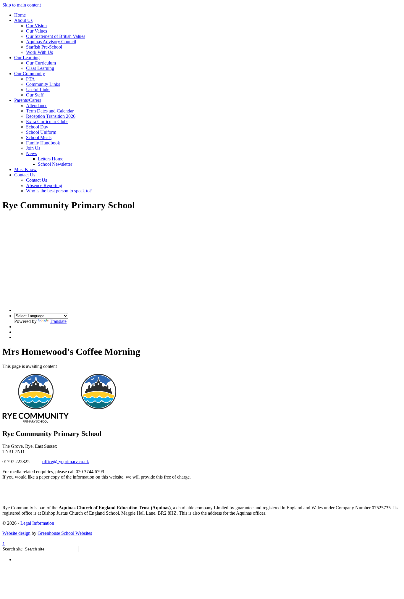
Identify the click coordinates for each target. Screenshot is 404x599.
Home (20, 14)
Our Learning (27, 57)
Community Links (43, 84)
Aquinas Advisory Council (51, 41)
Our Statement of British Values (55, 36)
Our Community (29, 73)
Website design (16, 533)
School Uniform (41, 132)
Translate (58, 321)
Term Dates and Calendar (50, 110)
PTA (30, 78)
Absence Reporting (44, 185)
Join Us (33, 148)
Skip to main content (21, 4)
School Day (37, 126)
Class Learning (40, 68)
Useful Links (38, 89)
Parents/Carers (27, 100)
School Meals (38, 137)
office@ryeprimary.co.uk (65, 461)
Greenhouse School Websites (65, 533)
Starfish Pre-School (44, 46)
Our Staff (34, 94)
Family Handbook (43, 142)
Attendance (36, 105)
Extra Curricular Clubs (47, 121)
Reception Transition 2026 (50, 116)
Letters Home (50, 158)
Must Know (25, 169)
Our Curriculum (41, 62)
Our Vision (36, 25)
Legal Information (37, 523)
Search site (12, 548)
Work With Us (39, 52)
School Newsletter (55, 164)
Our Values (36, 30)
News (31, 153)
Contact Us (24, 174)
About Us (23, 20)
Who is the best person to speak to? (59, 190)
